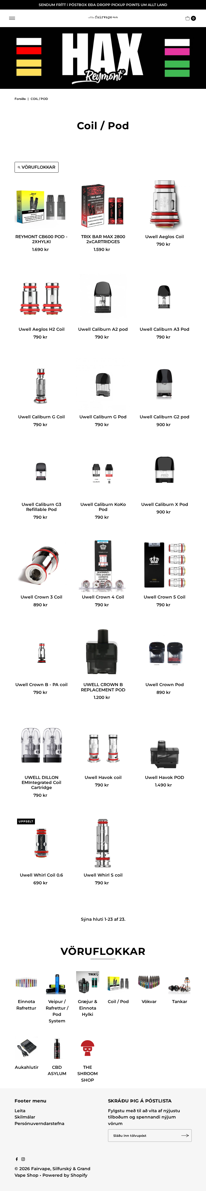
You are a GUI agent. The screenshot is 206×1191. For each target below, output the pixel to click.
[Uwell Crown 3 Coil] (42, 565)
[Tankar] (179, 982)
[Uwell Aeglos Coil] (165, 205)
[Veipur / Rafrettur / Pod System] (57, 982)
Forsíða (20, 99)
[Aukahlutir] (26, 1048)
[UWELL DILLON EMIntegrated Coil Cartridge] (42, 745)
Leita (20, 1110)
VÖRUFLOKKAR (38, 167)
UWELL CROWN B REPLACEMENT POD (103, 687)
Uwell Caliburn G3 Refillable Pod (41, 507)
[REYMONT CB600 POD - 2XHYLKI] (42, 205)
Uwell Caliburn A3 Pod (164, 329)
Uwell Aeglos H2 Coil (42, 329)
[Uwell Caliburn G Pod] (103, 385)
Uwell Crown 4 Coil (103, 597)
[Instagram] (23, 1159)
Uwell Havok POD (164, 777)
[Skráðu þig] (185, 1135)
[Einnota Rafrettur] (26, 982)
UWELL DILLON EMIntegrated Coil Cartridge (41, 782)
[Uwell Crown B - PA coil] (42, 653)
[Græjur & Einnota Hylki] (87, 982)
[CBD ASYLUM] (57, 1048)
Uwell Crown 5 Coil (164, 597)
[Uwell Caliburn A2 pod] (103, 297)
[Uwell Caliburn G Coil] (42, 385)
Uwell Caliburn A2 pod (103, 329)
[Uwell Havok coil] (103, 745)
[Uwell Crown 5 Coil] (165, 565)
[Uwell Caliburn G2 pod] (165, 385)
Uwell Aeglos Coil (164, 236)
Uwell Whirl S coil (103, 875)
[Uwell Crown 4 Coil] (103, 565)
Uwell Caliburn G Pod (103, 416)
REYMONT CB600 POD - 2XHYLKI (41, 239)
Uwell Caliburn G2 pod (164, 416)
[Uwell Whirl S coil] (103, 843)
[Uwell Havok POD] (165, 745)
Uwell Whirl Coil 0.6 (41, 875)
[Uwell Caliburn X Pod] (165, 472)
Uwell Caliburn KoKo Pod (103, 507)
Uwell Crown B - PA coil (41, 684)
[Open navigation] (12, 18)
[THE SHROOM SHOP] (87, 1048)
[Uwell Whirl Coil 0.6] (42, 843)
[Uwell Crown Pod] (165, 653)
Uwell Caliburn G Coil (41, 416)
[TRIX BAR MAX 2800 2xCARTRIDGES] (103, 205)
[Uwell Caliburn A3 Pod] (165, 297)
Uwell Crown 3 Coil (41, 597)
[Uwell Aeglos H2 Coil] (42, 297)
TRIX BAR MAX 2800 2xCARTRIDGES (103, 239)
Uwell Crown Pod (164, 684)
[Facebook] (17, 1159)
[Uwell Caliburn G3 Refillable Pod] (42, 472)
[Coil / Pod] (118, 982)
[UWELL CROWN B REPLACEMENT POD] (103, 653)
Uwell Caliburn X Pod (164, 504)
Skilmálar (25, 1116)
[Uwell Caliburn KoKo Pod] (103, 472)
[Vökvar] (149, 982)
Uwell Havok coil (103, 777)
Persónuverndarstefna (39, 1123)
